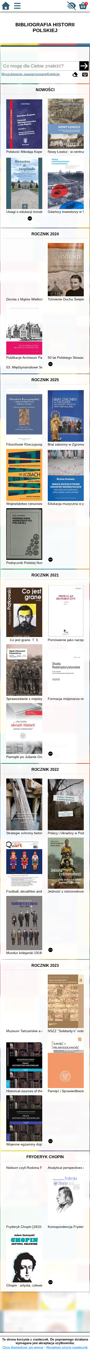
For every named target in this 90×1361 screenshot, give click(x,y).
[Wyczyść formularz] (75, 75)
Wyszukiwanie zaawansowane (24, 74)
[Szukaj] (84, 65)
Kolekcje (53, 74)
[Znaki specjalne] (85, 75)
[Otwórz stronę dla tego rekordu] (25, 124)
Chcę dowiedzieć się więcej (22, 1347)
